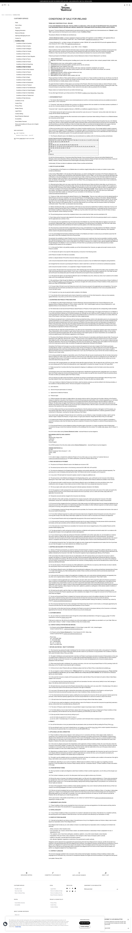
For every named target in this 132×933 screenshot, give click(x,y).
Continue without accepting (84, 919)
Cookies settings (85, 926)
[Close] (128, 919)
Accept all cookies (84, 922)
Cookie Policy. (18, 926)
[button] (5, 924)
